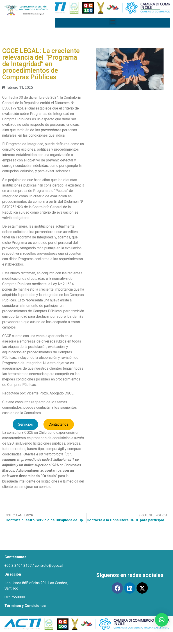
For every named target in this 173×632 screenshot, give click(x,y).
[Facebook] (117, 588)
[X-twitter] (142, 588)
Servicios (25, 424)
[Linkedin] (129, 588)
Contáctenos (58, 424)
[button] (112, 21)
